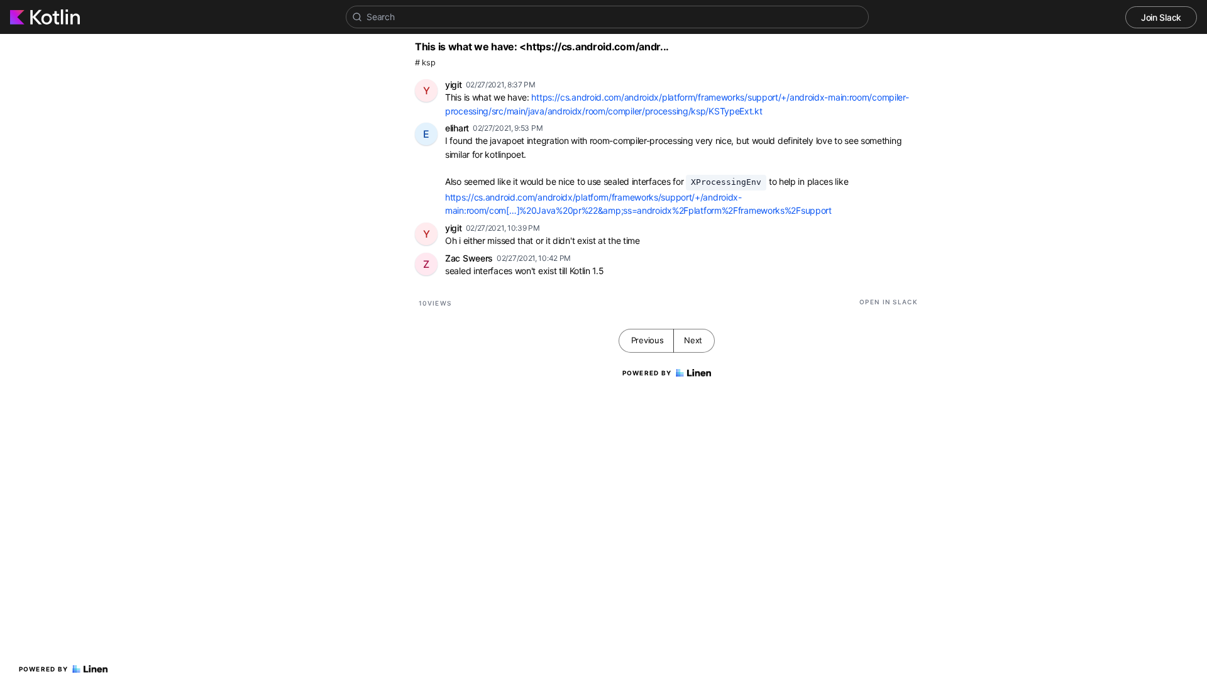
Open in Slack (888, 302)
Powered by (44, 669)
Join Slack (1161, 17)
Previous (647, 340)
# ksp (425, 62)
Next (693, 340)
